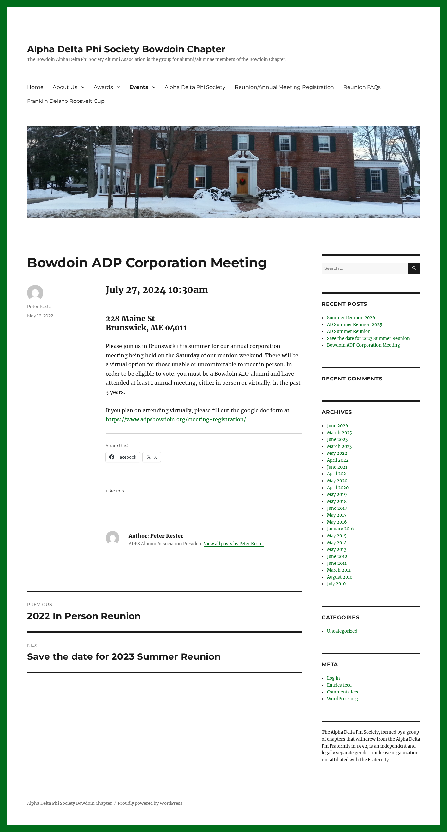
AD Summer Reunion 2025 (354, 324)
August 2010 (339, 577)
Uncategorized (342, 631)
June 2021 (337, 467)
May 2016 (337, 522)
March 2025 (339, 432)
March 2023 (339, 446)
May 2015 (337, 536)
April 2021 (337, 474)
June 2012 (337, 556)
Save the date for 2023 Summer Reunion (368, 338)
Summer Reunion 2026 (351, 318)
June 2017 (337, 508)
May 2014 (337, 542)
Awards (103, 87)
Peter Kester (40, 306)
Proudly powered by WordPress (150, 803)
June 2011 (337, 563)
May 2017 (337, 515)
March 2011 (339, 570)
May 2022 (337, 453)
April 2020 (338, 487)
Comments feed (343, 692)
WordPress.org (342, 699)
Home (35, 87)
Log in (333, 678)
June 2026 (337, 426)
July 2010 (336, 584)
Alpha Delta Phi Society (195, 87)
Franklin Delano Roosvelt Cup (66, 101)
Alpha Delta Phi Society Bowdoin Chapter (126, 49)
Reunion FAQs (362, 87)
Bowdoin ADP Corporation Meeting (363, 345)
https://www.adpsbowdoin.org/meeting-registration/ (176, 419)
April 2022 (338, 460)
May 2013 (336, 549)
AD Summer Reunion (349, 331)
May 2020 (337, 481)
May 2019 (337, 494)
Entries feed (339, 685)
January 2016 (340, 529)
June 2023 (337, 439)
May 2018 (337, 501)
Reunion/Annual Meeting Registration (284, 87)
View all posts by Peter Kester (234, 543)
